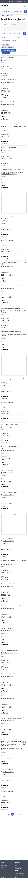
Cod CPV (19, 37)
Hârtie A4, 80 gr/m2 (6, 470)
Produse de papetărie (7, 57)
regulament (3, 867)
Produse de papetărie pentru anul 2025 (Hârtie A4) (13, 263)
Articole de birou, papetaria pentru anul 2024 (13, 379)
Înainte (19, 814)
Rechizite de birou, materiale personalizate (12, 170)
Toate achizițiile (6, 24)
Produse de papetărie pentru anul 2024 (11, 492)
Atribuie (6, 53)
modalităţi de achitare (19, 873)
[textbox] (8, 37)
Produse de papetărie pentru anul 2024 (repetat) (11, 447)
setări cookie (4, 869)
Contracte (5, 27)
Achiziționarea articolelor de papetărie (11, 124)
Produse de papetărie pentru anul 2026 (11, 147)
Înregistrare (12, 1)
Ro (24, 1)
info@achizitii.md (18, 868)
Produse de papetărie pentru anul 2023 (12, 606)
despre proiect (4, 865)
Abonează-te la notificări (8, 50)
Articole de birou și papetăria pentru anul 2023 (13, 560)
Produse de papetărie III (7, 80)
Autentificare (19, 1)
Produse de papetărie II (7, 102)
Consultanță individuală (19, 875)
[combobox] (8, 37)
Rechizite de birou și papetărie (9, 650)
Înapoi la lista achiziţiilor (6, 15)
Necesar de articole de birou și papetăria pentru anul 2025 (12, 217)
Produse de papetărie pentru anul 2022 (11, 718)
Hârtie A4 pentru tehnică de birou (10, 424)
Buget (20, 24)
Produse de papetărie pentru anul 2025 (11, 286)
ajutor (16, 865)
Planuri (14, 24)
